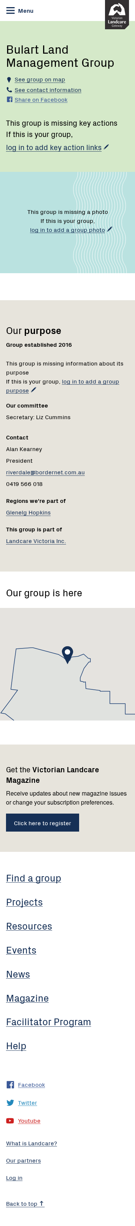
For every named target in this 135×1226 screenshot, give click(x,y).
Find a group (33, 877)
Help (16, 1045)
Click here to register (42, 822)
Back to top (22, 1203)
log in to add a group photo (67, 229)
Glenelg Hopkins (28, 512)
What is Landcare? (31, 1143)
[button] (67, 655)
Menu (24, 10)
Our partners (23, 1160)
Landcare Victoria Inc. (36, 540)
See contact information (48, 89)
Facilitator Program (48, 1021)
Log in (14, 1177)
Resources (29, 925)
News (18, 973)
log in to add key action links (54, 146)
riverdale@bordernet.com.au (45, 472)
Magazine (27, 997)
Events (21, 949)
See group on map (40, 79)
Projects (24, 901)
